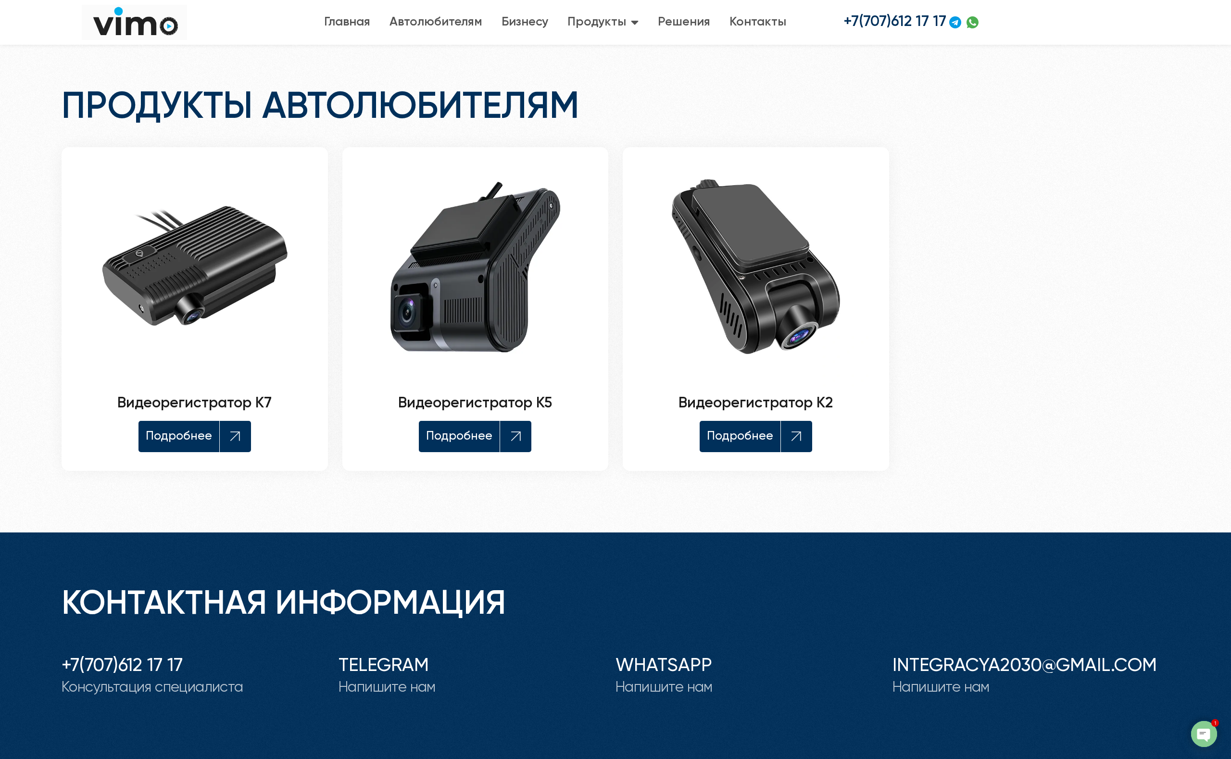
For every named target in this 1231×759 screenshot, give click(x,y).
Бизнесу (525, 22)
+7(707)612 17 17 (122, 666)
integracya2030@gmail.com (1024, 666)
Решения (684, 22)
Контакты (757, 22)
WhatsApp (664, 666)
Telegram (384, 666)
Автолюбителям (435, 22)
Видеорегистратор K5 (475, 403)
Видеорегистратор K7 (194, 403)
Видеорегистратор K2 (755, 403)
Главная (347, 22)
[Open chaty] (1204, 734)
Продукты (596, 22)
